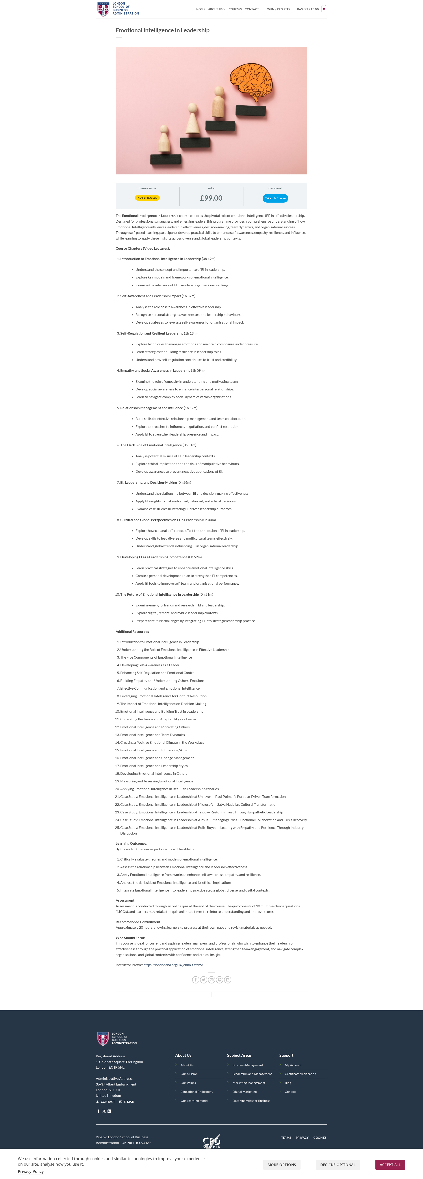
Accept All (390, 1164)
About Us (215, 9)
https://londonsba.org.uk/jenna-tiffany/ (173, 965)
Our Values (188, 1083)
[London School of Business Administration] (128, 9)
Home (200, 9)
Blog (288, 1083)
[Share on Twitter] (203, 979)
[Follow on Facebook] (98, 1111)
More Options (282, 1164)
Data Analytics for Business (251, 1100)
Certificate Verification (300, 1074)
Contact (252, 9)
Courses (235, 9)
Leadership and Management (252, 1074)
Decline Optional (338, 1164)
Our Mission (189, 1074)
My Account (293, 1065)
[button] (278, 9)
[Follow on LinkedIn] (109, 1111)
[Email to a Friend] (211, 979)
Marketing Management (249, 1083)
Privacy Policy (31, 1171)
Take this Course (275, 198)
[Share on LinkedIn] (227, 979)
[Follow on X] (104, 1111)
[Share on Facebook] (195, 979)
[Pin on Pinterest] (219, 979)
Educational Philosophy (197, 1091)
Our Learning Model (194, 1100)
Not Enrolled (147, 197)
